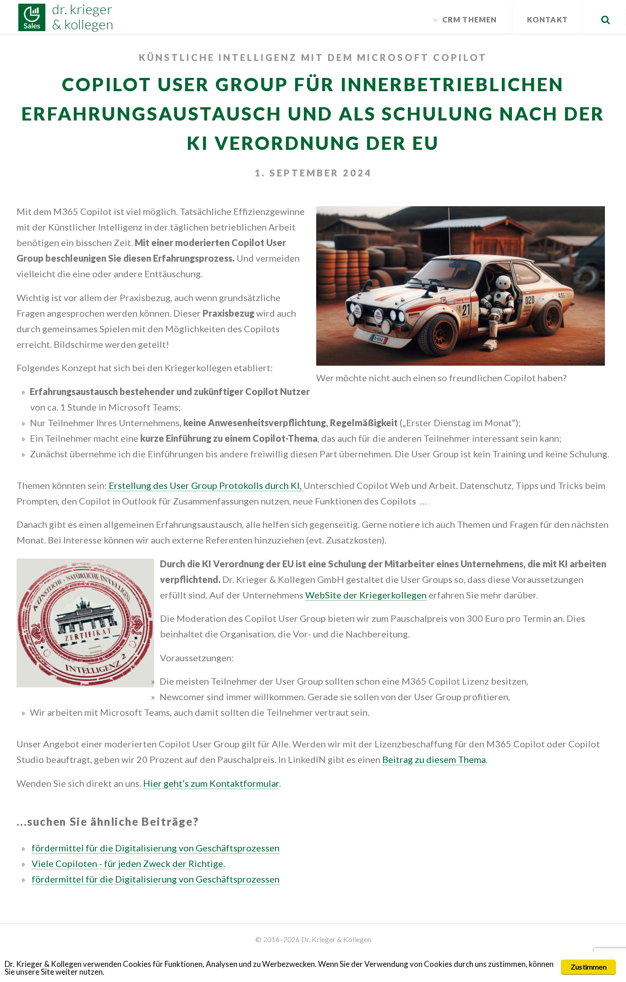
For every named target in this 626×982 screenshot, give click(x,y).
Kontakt (547, 19)
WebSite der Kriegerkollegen (366, 594)
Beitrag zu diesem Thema (434, 759)
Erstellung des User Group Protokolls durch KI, (205, 485)
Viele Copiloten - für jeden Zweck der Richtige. (128, 863)
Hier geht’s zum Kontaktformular (211, 783)
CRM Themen (469, 19)
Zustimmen (588, 966)
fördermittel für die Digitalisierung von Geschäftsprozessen (156, 847)
